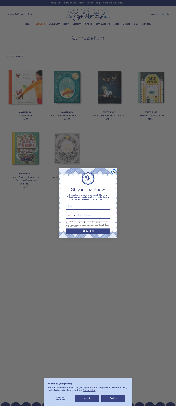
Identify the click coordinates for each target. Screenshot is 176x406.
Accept (86, 398)
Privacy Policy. (89, 390)
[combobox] (71, 215)
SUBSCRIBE (88, 231)
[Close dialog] (113, 171)
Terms (75, 226)
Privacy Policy (69, 226)
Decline (113, 398)
